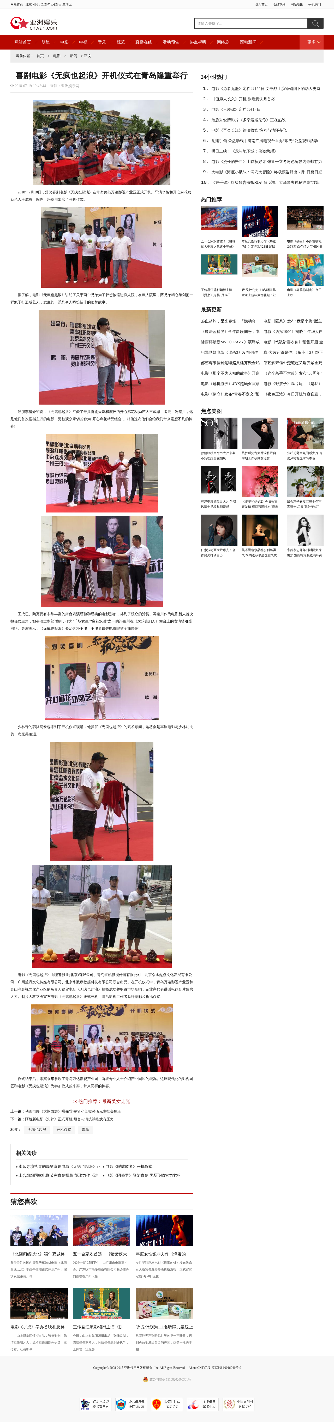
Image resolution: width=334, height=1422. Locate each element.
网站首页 (16, 4)
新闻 (73, 56)
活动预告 (171, 42)
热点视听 (198, 42)
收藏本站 (279, 4)
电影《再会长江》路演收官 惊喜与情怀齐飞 (249, 130)
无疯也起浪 (37, 1130)
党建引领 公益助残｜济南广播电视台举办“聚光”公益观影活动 (264, 141)
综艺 (121, 42)
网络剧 (223, 42)
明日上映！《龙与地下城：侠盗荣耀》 (244, 151)
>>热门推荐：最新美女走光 (101, 1101)
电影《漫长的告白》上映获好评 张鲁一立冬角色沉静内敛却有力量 (266, 163)
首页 (40, 56)
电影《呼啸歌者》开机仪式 (128, 1166)
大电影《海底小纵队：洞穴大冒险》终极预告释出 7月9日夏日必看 (266, 173)
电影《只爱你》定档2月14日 (236, 109)
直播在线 (143, 42)
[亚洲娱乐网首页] (33, 23)
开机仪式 (64, 1130)
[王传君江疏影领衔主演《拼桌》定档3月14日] (101, 1318)
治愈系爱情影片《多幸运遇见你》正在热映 (248, 120)
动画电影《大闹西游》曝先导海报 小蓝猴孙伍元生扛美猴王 (73, 1111)
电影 (64, 42)
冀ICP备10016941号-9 (226, 1368)
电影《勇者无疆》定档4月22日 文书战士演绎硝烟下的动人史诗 (265, 89)
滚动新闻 (248, 42)
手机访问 (314, 4)
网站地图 (297, 4)
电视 (83, 42)
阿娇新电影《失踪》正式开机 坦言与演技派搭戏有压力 (69, 1119)
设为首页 (261, 4)
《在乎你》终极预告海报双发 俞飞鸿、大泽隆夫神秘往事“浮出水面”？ (265, 184)
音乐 (102, 42)
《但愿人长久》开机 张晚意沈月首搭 (243, 99)
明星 (45, 42)
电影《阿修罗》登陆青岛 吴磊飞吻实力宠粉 (143, 1175)
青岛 (85, 1130)
